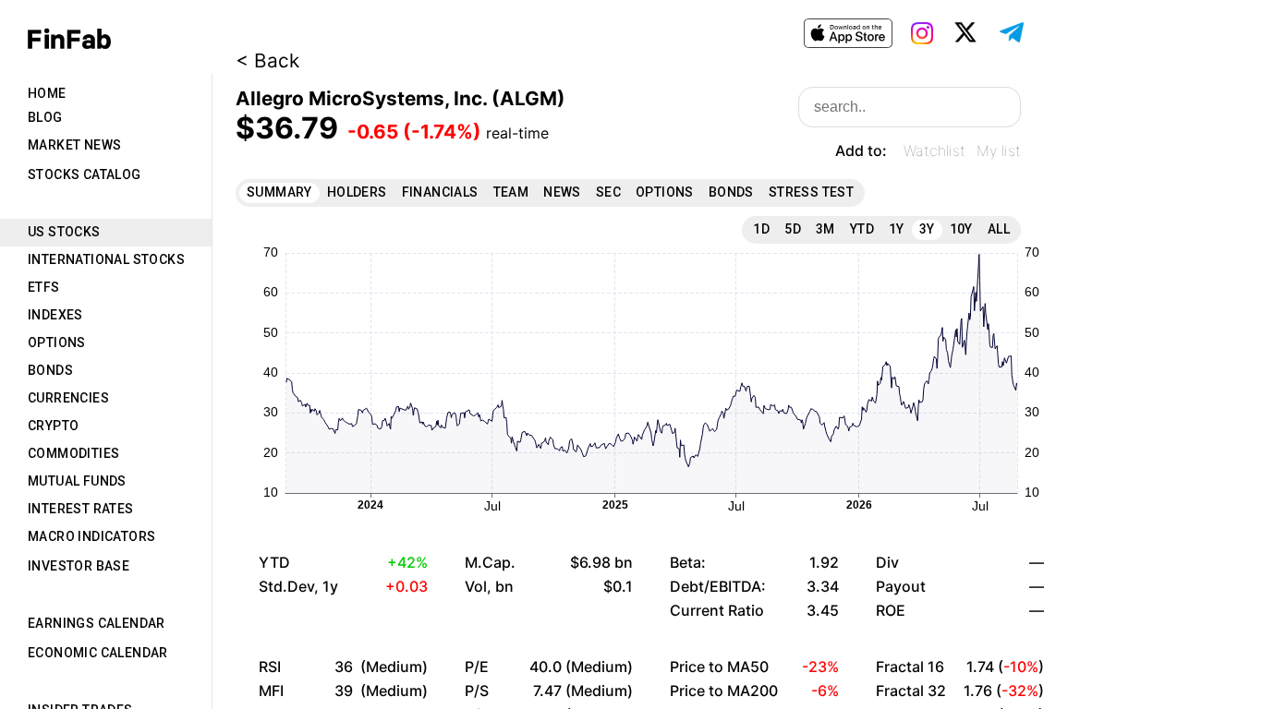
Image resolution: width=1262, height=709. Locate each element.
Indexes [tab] (55, 314)
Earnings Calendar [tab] (96, 623)
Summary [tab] (279, 192)
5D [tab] (792, 229)
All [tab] (999, 229)
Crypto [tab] (53, 425)
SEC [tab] (608, 192)
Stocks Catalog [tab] (84, 174)
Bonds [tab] (50, 370)
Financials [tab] (440, 192)
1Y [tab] (896, 229)
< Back (267, 60)
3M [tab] (825, 229)
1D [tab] (761, 229)
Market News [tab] (74, 145)
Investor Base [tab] (78, 566)
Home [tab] (47, 93)
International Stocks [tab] (106, 259)
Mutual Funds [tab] (77, 481)
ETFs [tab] (44, 287)
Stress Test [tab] (811, 192)
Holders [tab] (357, 192)
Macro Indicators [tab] (91, 536)
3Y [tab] (927, 229)
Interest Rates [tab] (81, 508)
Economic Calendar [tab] (98, 652)
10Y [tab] (961, 229)
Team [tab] (511, 192)
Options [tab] (57, 342)
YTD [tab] (862, 229)
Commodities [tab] (73, 453)
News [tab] (562, 192)
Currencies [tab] (68, 398)
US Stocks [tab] (64, 231)
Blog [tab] (45, 117)
